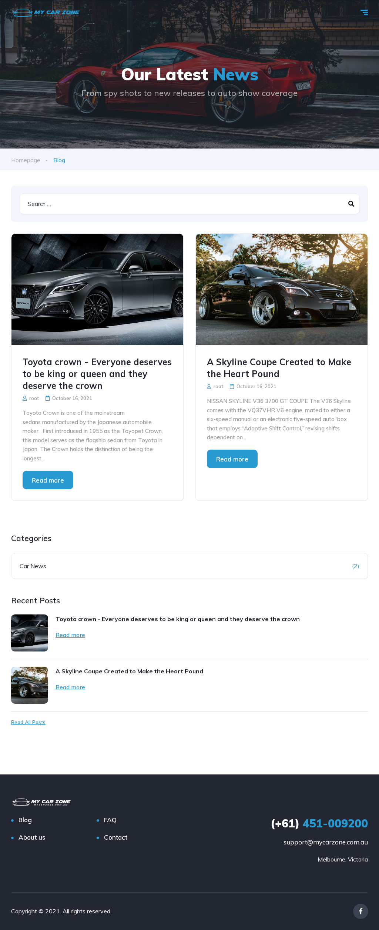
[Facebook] (360, 911)
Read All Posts (28, 722)
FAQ (110, 820)
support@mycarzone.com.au (326, 842)
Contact (115, 837)
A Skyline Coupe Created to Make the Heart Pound (279, 367)
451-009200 (319, 823)
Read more (48, 480)
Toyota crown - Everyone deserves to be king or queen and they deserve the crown (97, 373)
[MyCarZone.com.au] (46, 13)
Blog (25, 820)
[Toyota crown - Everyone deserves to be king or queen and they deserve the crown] (97, 289)
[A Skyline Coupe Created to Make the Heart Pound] (282, 289)
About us (32, 837)
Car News (33, 566)
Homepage (25, 160)
